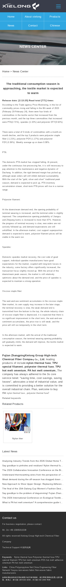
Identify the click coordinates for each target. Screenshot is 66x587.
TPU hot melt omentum (29, 560)
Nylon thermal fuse (23, 557)
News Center (21, 71)
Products (55, 16)
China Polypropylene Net (21, 567)
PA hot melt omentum (22, 563)
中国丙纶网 (25, 547)
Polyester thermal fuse (44, 557)
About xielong (33, 16)
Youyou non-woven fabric (23, 570)
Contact (33, 25)
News (11, 25)
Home (11, 16)
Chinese (55, 25)
